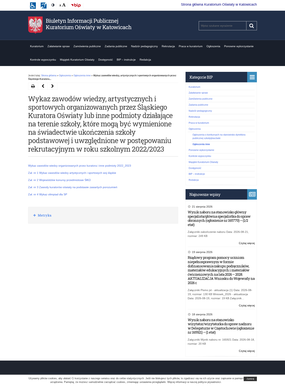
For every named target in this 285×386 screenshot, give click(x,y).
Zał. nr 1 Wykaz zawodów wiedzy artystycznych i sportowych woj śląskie (72, 172)
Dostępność (105, 59)
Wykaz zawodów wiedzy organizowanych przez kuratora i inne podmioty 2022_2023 (79, 165)
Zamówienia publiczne (87, 46)
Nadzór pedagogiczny (144, 46)
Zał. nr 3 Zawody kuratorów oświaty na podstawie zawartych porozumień (72, 187)
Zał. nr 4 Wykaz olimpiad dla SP (47, 194)
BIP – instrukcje (126, 59)
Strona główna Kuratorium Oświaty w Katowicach (219, 4)
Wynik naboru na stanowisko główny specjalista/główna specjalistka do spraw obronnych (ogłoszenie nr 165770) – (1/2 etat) (219, 218)
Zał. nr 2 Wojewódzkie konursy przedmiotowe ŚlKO (59, 180)
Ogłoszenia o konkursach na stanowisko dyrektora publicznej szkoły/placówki (219, 136)
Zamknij (250, 379)
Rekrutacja (168, 46)
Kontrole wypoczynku (43, 59)
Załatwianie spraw (59, 46)
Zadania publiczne (116, 46)
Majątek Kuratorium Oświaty (77, 59)
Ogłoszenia (213, 46)
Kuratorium (37, 46)
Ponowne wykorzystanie (239, 46)
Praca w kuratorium (191, 46)
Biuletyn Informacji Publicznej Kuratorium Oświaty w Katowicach (88, 24)
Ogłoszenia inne (82, 75)
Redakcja (145, 59)
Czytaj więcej (247, 243)
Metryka (44, 215)
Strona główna (48, 75)
